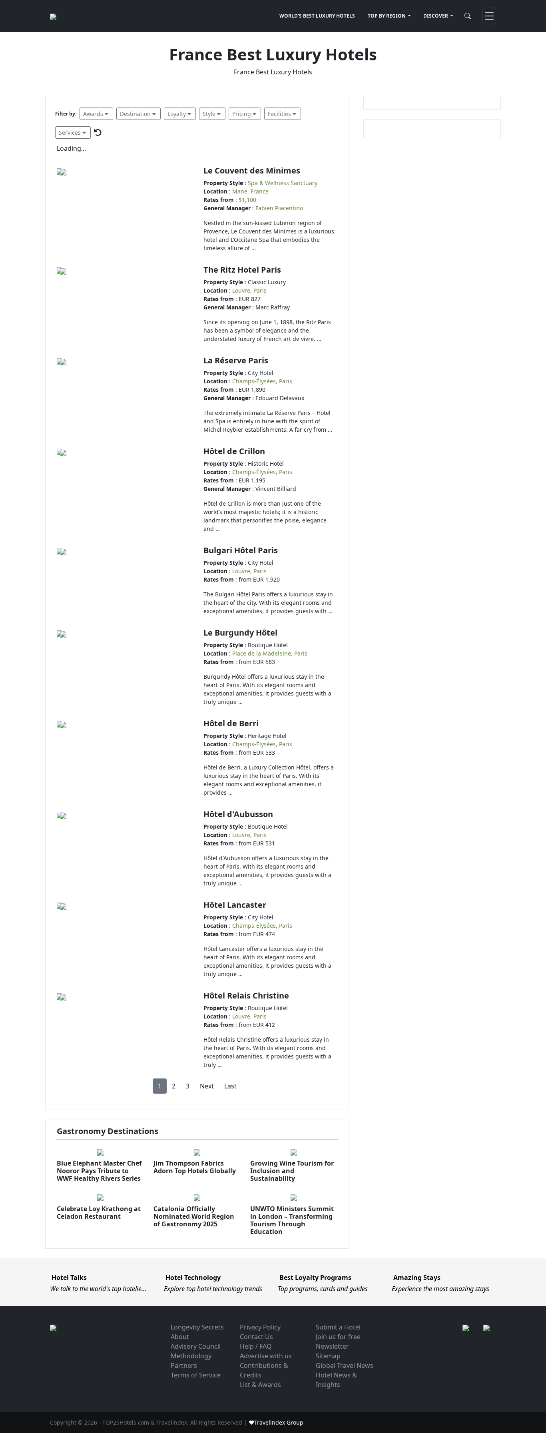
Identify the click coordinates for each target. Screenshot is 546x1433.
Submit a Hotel (338, 1327)
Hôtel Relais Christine (246, 995)
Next (207, 1086)
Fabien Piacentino (279, 208)
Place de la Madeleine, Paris (269, 653)
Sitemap (328, 1355)
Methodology (191, 1355)
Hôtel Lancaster (234, 904)
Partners (184, 1365)
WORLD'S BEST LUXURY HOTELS (317, 15)
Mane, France (250, 191)
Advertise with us (266, 1355)
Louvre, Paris (249, 290)
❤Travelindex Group (276, 1422)
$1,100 (247, 199)
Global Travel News (344, 1365)
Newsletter (332, 1346)
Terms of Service (196, 1375)
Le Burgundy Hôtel (240, 632)
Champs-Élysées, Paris (262, 381)
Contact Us (256, 1336)
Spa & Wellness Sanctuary (282, 183)
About (180, 1336)
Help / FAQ (256, 1346)
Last (230, 1086)
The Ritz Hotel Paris (242, 269)
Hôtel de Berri (231, 723)
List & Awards (260, 1384)
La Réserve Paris (235, 360)
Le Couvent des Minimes (251, 170)
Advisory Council (196, 1346)
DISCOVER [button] (436, 15)
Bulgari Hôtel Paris (240, 550)
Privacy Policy (260, 1327)
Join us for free (338, 1336)
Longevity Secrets (197, 1327)
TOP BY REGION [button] (387, 15)
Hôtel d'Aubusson (238, 814)
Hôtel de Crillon (234, 451)
